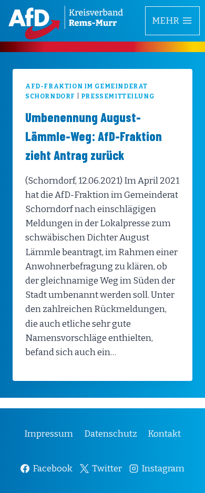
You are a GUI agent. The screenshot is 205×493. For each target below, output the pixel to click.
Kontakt (164, 433)
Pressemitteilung (118, 96)
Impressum (48, 433)
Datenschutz (110, 433)
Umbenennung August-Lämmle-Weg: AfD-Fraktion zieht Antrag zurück (93, 136)
